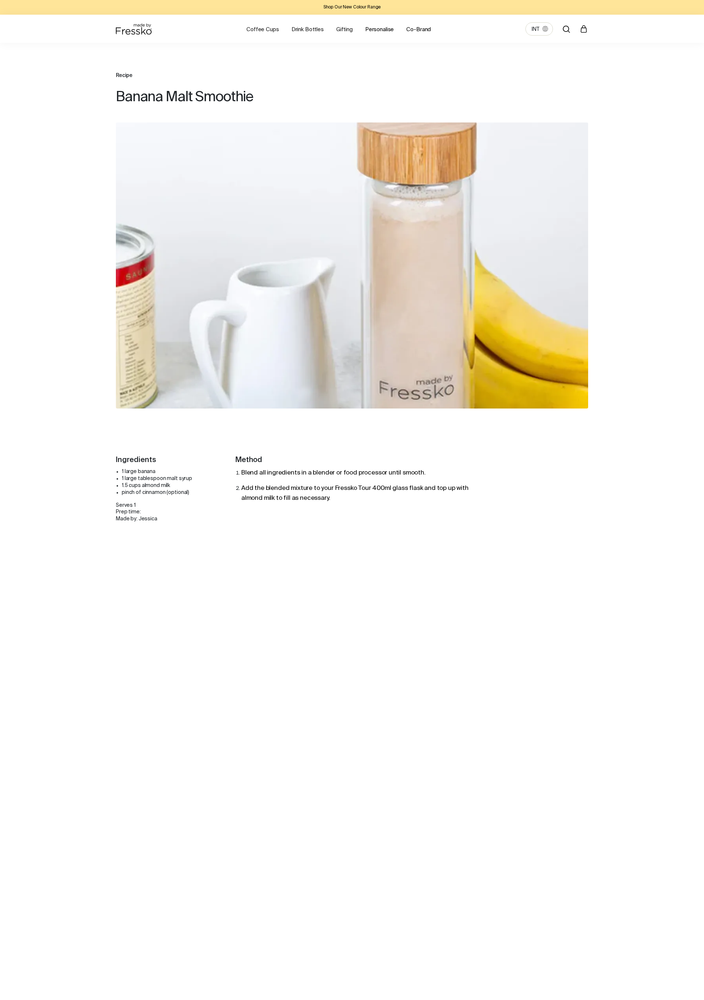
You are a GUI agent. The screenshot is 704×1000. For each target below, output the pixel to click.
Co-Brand (418, 29)
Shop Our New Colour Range (352, 7)
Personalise (379, 29)
